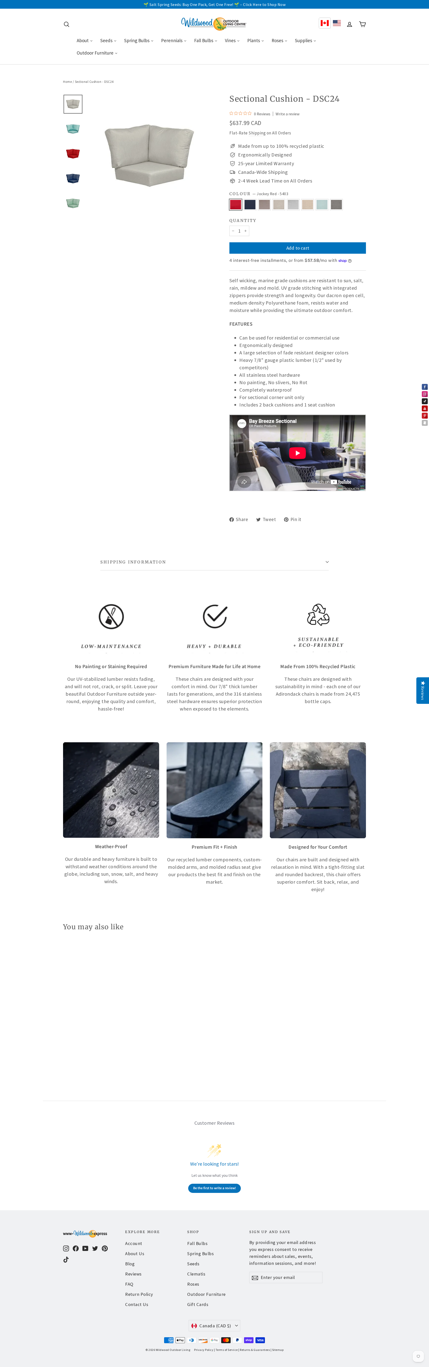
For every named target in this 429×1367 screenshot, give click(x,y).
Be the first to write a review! (214, 1188)
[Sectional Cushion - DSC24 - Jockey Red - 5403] (66, 1045)
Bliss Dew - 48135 (322, 204)
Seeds (193, 1264)
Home (67, 82)
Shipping (257, 133)
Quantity (243, 220)
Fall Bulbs (197, 1243)
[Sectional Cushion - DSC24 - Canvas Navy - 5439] (72, 1045)
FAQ (129, 1284)
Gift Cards (197, 1304)
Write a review (287, 114)
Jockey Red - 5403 (235, 204)
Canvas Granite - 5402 (293, 204)
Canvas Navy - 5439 (250, 204)
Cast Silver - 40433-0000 (279, 204)
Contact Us (136, 1304)
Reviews (133, 1274)
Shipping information (133, 561)
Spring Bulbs (200, 1253)
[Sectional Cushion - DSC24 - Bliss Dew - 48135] (103, 1045)
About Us (134, 1253)
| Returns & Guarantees (254, 1350)
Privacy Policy (203, 1350)
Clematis (196, 1274)
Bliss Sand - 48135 (307, 204)
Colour (258, 193)
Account (133, 1243)
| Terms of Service (226, 1350)
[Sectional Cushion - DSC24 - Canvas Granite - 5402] (91, 1045)
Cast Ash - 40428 (264, 204)
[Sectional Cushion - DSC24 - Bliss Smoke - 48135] (109, 1045)
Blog (130, 1264)
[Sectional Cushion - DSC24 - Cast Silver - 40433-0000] (85, 1045)
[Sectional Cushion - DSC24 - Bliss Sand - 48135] (97, 1045)
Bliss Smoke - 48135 (336, 204)
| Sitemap (277, 1350)
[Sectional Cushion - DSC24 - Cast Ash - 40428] (78, 1045)
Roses (193, 1284)
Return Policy (139, 1294)
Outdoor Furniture (206, 1294)
